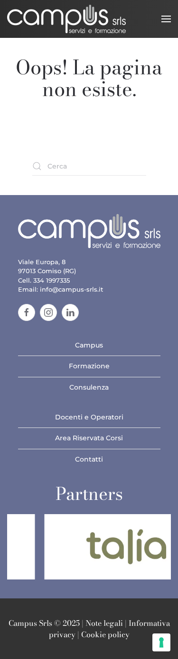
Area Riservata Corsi (89, 438)
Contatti (89, 459)
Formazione (89, 366)
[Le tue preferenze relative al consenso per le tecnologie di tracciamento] (161, 642)
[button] (166, 19)
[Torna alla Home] (66, 19)
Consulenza (89, 387)
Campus (89, 345)
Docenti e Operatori (89, 417)
